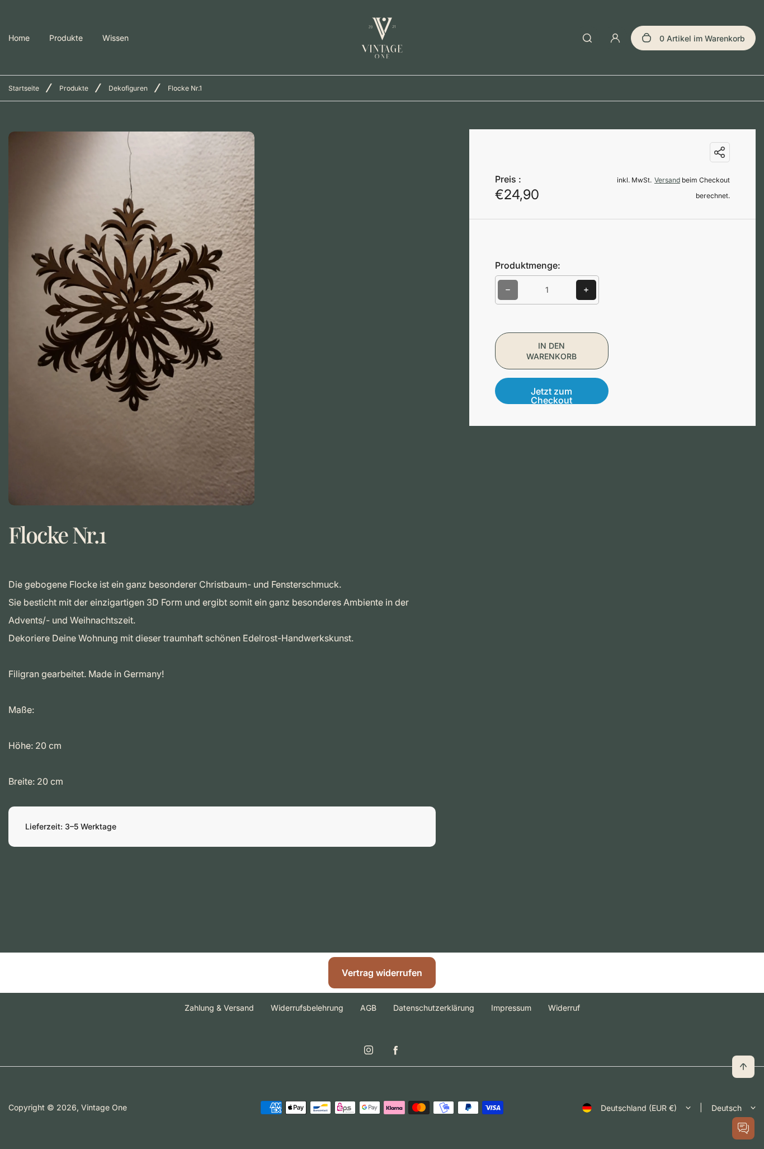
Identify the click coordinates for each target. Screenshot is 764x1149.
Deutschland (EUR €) (639, 1108)
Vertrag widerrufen (382, 972)
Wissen (115, 38)
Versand (667, 180)
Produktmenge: (527, 265)
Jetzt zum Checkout (551, 395)
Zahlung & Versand (219, 1007)
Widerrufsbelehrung (307, 1007)
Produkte (66, 38)
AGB (368, 1007)
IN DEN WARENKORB (551, 351)
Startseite (23, 88)
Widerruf (564, 1007)
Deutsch (726, 1108)
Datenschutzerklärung (433, 1007)
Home (19, 38)
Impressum (511, 1007)
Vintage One (104, 1107)
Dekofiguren (128, 88)
